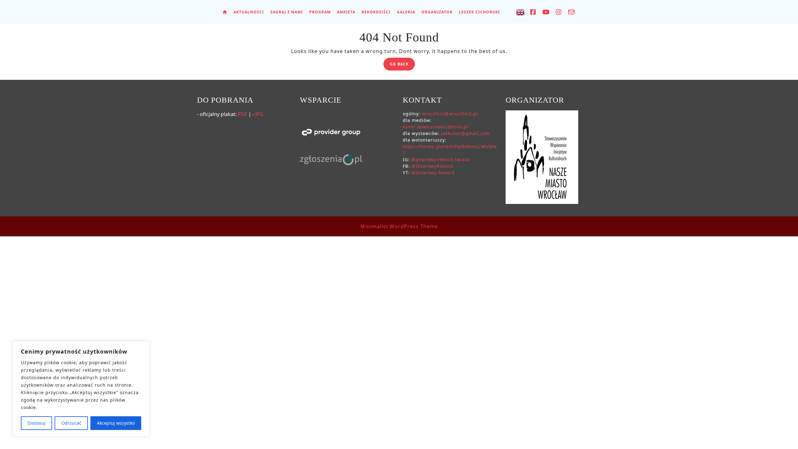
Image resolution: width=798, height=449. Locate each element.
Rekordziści (376, 12)
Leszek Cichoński (479, 12)
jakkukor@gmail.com (465, 133)
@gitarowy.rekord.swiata (440, 159)
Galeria (406, 12)
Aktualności (248, 12)
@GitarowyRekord (432, 166)
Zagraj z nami (286, 12)
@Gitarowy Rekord (433, 173)
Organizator (437, 12)
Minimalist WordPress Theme (399, 226)
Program (320, 12)
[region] (81, 389)
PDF (242, 114)
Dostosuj (36, 423)
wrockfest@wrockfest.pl (450, 114)
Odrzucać (71, 423)
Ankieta (346, 12)
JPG (259, 114)
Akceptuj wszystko (116, 423)
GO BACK (402, 65)
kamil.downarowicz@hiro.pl (435, 127)
